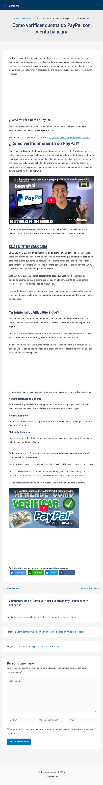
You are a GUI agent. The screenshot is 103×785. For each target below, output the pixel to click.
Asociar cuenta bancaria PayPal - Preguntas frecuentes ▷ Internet (47, 617)
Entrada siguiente (90, 588)
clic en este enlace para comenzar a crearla (69, 137)
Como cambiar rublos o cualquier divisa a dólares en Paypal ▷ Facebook (50, 632)
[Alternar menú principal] (98, 5)
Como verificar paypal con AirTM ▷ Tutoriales (38, 646)
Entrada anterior (12, 588)
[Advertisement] (51, 96)
